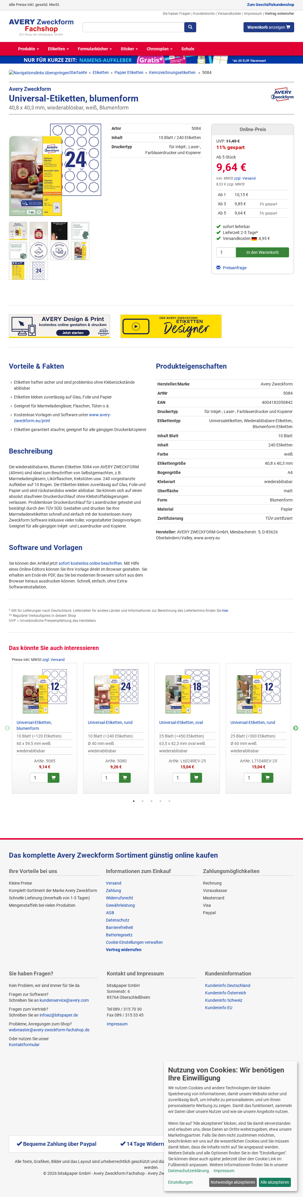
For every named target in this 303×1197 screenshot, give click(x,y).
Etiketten (57, 48)
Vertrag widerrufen (279, 14)
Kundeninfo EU (218, 1007)
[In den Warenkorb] (53, 778)
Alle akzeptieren (274, 1182)
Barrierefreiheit (119, 927)
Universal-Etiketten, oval (181, 722)
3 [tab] (151, 801)
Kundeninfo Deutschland (227, 985)
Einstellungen (180, 1182)
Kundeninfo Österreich (225, 992)
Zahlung (113, 890)
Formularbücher (93, 48)
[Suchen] (190, 27)
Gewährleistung (120, 905)
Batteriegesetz (119, 935)
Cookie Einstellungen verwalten (134, 942)
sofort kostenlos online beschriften (90, 563)
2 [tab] (143, 801)
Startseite (78, 72)
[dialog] (230, 1126)
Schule (187, 48)
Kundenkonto (204, 14)
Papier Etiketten (129, 72)
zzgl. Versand (245, 178)
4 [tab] (160, 801)
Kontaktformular (24, 1044)
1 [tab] (134, 801)
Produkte (27, 48)
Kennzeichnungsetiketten (172, 72)
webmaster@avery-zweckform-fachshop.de (49, 1029)
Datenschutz (117, 920)
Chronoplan (158, 48)
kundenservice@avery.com (64, 1000)
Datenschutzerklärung (188, 1170)
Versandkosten (229, 14)
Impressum (253, 14)
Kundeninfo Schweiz (223, 1000)
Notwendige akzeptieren (233, 1182)
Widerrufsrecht (119, 898)
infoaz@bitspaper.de (59, 1015)
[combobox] (133, 27)
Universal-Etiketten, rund (110, 722)
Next (296, 728)
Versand (113, 883)
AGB (110, 912)
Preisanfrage (234, 267)
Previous (7, 728)
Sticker (128, 48)
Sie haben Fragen (177, 14)
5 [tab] (169, 801)
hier (225, 611)
